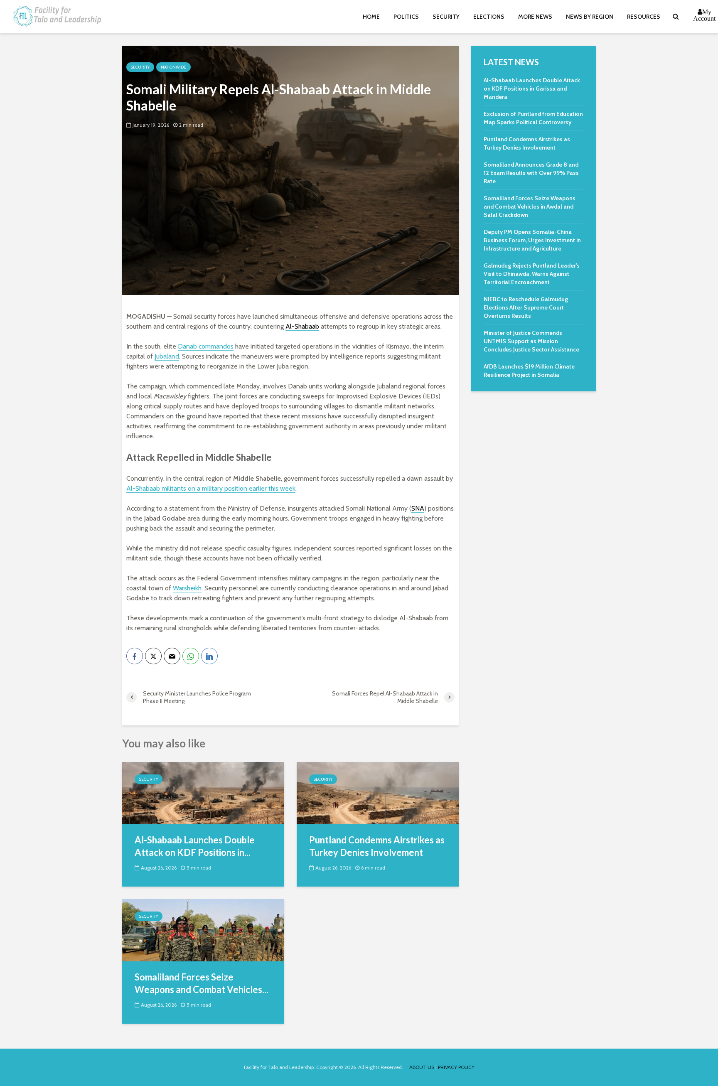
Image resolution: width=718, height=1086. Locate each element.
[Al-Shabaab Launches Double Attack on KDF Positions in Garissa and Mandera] (203, 792)
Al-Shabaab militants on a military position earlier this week (210, 488)
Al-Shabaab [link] (302, 326)
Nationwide (173, 67)
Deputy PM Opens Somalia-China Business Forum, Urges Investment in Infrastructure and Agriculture (532, 240)
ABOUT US (421, 1067)
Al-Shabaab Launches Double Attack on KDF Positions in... (195, 846)
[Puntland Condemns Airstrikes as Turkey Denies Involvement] (378, 792)
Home (371, 16)
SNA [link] (417, 508)
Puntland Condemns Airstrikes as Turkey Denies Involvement (377, 846)
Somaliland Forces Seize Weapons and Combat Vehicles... (201, 983)
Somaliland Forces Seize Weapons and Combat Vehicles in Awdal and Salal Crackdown (529, 206)
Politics (406, 16)
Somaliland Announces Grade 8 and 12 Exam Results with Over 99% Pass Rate (531, 173)
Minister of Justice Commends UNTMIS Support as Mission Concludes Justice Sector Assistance (531, 341)
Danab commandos (206, 346)
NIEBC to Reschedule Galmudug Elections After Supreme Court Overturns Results (526, 307)
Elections (488, 16)
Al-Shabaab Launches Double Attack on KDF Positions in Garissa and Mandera (532, 88)
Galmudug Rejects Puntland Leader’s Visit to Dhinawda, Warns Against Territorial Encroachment (532, 274)
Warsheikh (187, 588)
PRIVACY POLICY (456, 1067)
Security (446, 16)
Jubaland (167, 356)
